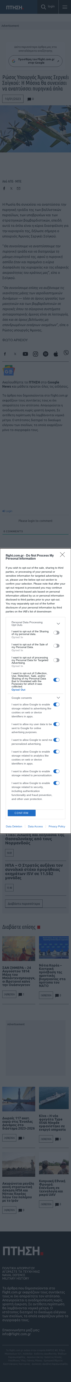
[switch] (56, 633)
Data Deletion (14, 826)
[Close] (63, 555)
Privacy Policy (57, 826)
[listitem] (35, 623)
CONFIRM (22, 813)
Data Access (35, 826)
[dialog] (35, 691)
